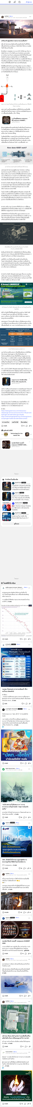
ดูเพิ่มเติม (26, 950)
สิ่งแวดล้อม (24, 422)
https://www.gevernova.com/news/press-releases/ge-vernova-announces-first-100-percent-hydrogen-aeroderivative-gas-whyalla (16, 412)
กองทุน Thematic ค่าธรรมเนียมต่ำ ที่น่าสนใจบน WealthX (15, 690)
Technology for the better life (17, 434)
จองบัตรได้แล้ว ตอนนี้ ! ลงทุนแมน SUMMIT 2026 (16, 942)
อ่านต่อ (10, 601)
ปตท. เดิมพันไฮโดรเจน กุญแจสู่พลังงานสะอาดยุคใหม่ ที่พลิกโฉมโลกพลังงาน (14, 861)
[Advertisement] (16, 9)
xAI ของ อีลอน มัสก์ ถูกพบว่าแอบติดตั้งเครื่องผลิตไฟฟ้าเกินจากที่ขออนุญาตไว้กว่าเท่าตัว (16, 1037)
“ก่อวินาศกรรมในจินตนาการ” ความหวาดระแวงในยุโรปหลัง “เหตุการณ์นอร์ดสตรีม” (15, 807)
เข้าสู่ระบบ (29, 2)
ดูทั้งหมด (16, 524)
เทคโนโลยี (15, 422)
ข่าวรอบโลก (5, 422)
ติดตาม (11, 16)
